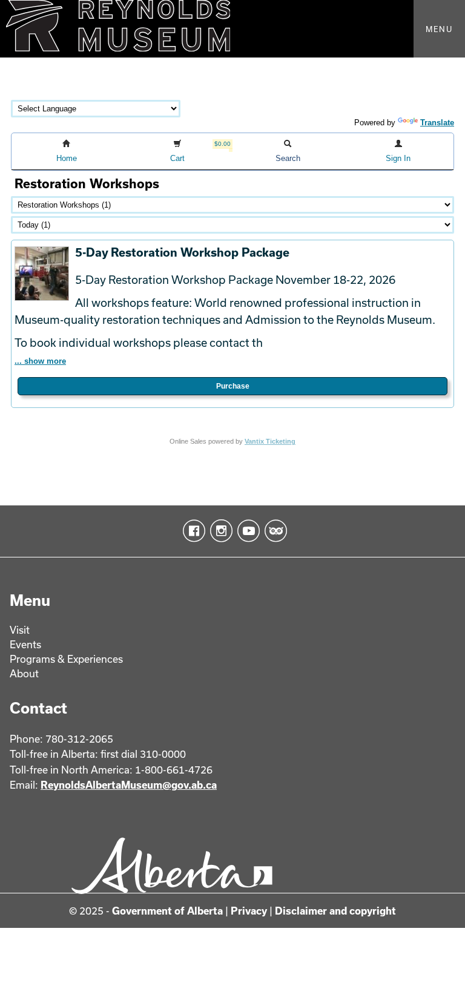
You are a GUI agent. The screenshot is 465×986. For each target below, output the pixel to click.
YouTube (246, 531)
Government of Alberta (167, 910)
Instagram (218, 531)
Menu (439, 29)
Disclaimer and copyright (335, 910)
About (24, 673)
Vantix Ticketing (270, 441)
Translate (437, 122)
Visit (20, 630)
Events (25, 644)
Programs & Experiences (66, 659)
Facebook (191, 531)
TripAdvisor (273, 531)
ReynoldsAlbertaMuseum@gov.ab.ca (129, 784)
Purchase (232, 386)
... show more (40, 361)
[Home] (232, 29)
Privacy (249, 910)
